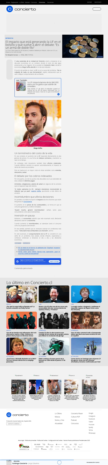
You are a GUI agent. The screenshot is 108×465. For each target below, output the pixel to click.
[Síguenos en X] (81, 9)
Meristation (76, 451)
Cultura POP (75, 417)
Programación (14, 2)
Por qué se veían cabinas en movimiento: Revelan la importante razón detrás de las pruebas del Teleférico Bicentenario (19, 398)
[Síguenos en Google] (74, 9)
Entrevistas (42, 2)
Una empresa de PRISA (24, 446)
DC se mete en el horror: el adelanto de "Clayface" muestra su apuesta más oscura (39, 249)
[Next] (67, 462)
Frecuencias (50, 2)
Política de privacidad (30, 440)
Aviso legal (21, 440)
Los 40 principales (44, 444)
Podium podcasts (36, 449)
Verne (71, 447)
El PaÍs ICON (57, 451)
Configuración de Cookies (55, 440)
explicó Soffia (36, 191)
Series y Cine (59, 420)
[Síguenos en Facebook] (79, 9)
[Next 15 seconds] (63, 462)
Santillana (51, 444)
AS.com (70, 444)
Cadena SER (65, 444)
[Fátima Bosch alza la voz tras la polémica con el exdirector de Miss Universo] (36, 387)
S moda (62, 451)
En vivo (8, 2)
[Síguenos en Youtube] (84, 9)
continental (63, 447)
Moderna (43, 451)
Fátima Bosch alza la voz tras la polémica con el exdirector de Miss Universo (36, 397)
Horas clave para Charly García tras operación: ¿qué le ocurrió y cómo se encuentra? (39, 253)
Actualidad (18, 243)
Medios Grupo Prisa (24, 449)
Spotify (90, 427)
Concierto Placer (77, 413)
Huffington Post (39, 447)
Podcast (74, 420)
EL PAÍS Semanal (66, 447)
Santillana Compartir (59, 444)
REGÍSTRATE (97, 2)
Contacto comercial (14, 424)
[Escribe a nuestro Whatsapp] (91, 9)
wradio (51, 447)
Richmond (36, 451)
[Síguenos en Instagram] (76, 9)
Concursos (34, 2)
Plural (50, 451)
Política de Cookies (42, 440)
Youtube (91, 425)
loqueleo (69, 451)
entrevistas (26, 243)
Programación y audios (93, 462)
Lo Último (21, 2)
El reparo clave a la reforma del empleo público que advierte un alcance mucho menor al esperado (71, 397)
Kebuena (81, 447)
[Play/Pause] (59, 462)
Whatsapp (91, 433)
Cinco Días (57, 447)
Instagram (91, 416)
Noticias (27, 2)
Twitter (90, 422)
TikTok (90, 430)
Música (57, 417)
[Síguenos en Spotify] (86, 9)
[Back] (51, 462)
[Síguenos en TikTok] (89, 9)
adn (75, 444)
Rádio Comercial (82, 451)
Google (90, 413)
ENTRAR (89, 2)
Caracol (80, 444)
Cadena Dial (75, 447)
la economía (28, 202)
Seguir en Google (54, 261)
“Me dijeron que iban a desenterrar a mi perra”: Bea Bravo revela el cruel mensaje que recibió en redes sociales (89, 398)
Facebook (91, 419)
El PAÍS (37, 444)
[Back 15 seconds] (55, 462)
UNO (47, 447)
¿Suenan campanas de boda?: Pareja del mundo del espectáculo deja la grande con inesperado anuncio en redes (54, 398)
